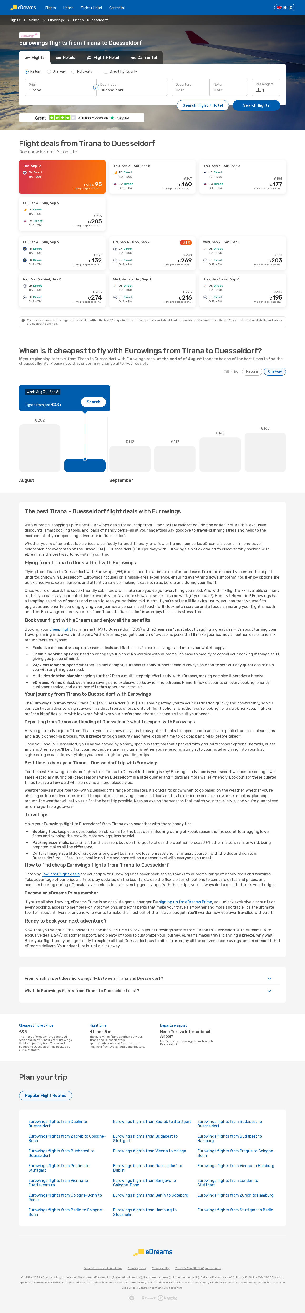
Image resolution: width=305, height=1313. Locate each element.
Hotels (68, 8)
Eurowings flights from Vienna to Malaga (149, 1151)
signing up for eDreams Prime (185, 902)
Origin (33, 85)
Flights (50, 8)
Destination (109, 85)
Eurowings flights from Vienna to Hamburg (236, 1165)
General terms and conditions (103, 1268)
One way (275, 371)
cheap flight (60, 629)
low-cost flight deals (61, 874)
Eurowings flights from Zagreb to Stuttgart (152, 1121)
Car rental (117, 8)
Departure (183, 85)
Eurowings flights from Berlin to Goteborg (150, 1195)
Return (219, 85)
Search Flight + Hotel (203, 105)
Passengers (265, 84)
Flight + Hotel (91, 8)
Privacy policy (161, 1268)
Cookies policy (137, 1268)
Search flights (256, 105)
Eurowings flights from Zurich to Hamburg (236, 1195)
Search (93, 402)
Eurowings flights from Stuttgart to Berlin (235, 1210)
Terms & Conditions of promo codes (198, 1268)
